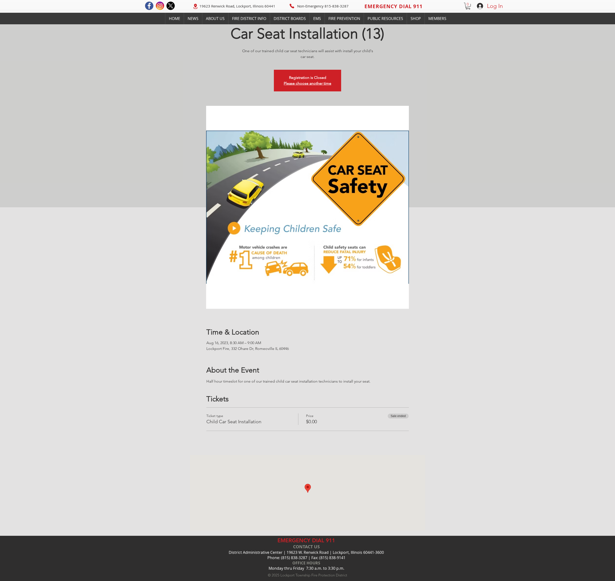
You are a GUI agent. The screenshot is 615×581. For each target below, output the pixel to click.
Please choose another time (307, 83)
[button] (468, 6)
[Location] (195, 6)
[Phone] (292, 6)
